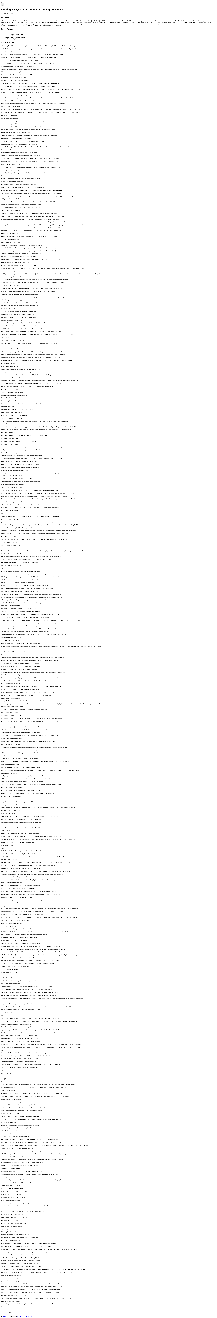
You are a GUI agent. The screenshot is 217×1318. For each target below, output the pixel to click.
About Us (13, 1316)
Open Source (6, 1316)
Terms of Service (21, 1316)
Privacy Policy (30, 1316)
